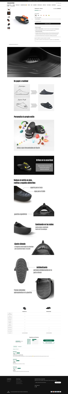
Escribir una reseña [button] (49, 340)
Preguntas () (19, 346)
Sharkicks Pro (24, 311)
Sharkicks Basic (48, 311)
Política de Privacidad (19, 380)
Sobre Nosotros (9, 380)
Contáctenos (8, 381)
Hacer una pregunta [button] (49, 342)
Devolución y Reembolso (19, 383)
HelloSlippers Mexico (11, 3)
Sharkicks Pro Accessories (38, 31)
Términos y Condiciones (19, 381)
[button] (37, 10)
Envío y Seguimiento (18, 382)
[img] (15, 351)
